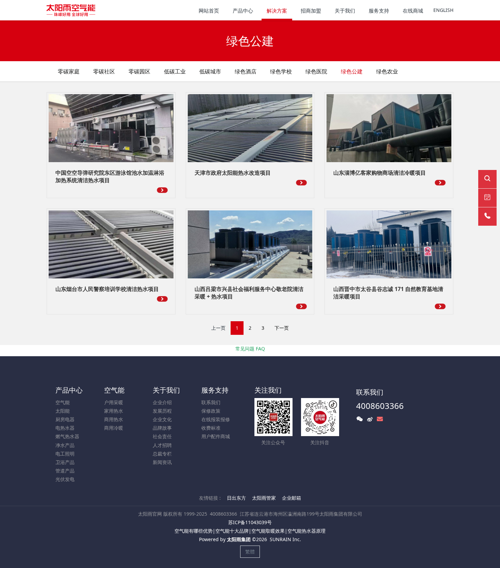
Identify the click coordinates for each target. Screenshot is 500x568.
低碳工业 (175, 71)
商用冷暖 (113, 428)
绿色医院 (316, 71)
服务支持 (215, 390)
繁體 (250, 551)
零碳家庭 (69, 71)
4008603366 (380, 405)
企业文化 (162, 419)
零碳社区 (104, 71)
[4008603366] (487, 216)
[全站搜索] (487, 179)
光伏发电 (64, 479)
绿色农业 (387, 71)
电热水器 (64, 428)
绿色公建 (352, 71)
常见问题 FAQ (250, 348)
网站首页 (209, 10)
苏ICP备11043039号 (250, 522)
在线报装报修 (215, 419)
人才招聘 (162, 445)
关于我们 (166, 390)
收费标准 (210, 428)
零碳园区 (139, 71)
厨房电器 (64, 419)
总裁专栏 (162, 453)
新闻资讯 (162, 462)
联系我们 (210, 402)
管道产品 (64, 470)
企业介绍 (162, 402)
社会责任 (162, 436)
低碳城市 (210, 71)
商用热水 (113, 419)
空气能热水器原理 (306, 531)
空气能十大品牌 (232, 531)
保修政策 (210, 411)
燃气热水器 (67, 436)
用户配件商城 (215, 436)
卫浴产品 (64, 462)
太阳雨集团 (239, 539)
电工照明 (64, 453)
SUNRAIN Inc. (285, 539)
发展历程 (162, 411)
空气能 (62, 402)
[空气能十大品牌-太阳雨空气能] (71, 10)
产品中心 (69, 390)
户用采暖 (113, 402)
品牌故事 (162, 428)
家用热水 (113, 411)
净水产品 (64, 445)
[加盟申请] (487, 198)
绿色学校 (281, 71)
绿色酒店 (245, 71)
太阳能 (62, 411)
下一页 (281, 328)
